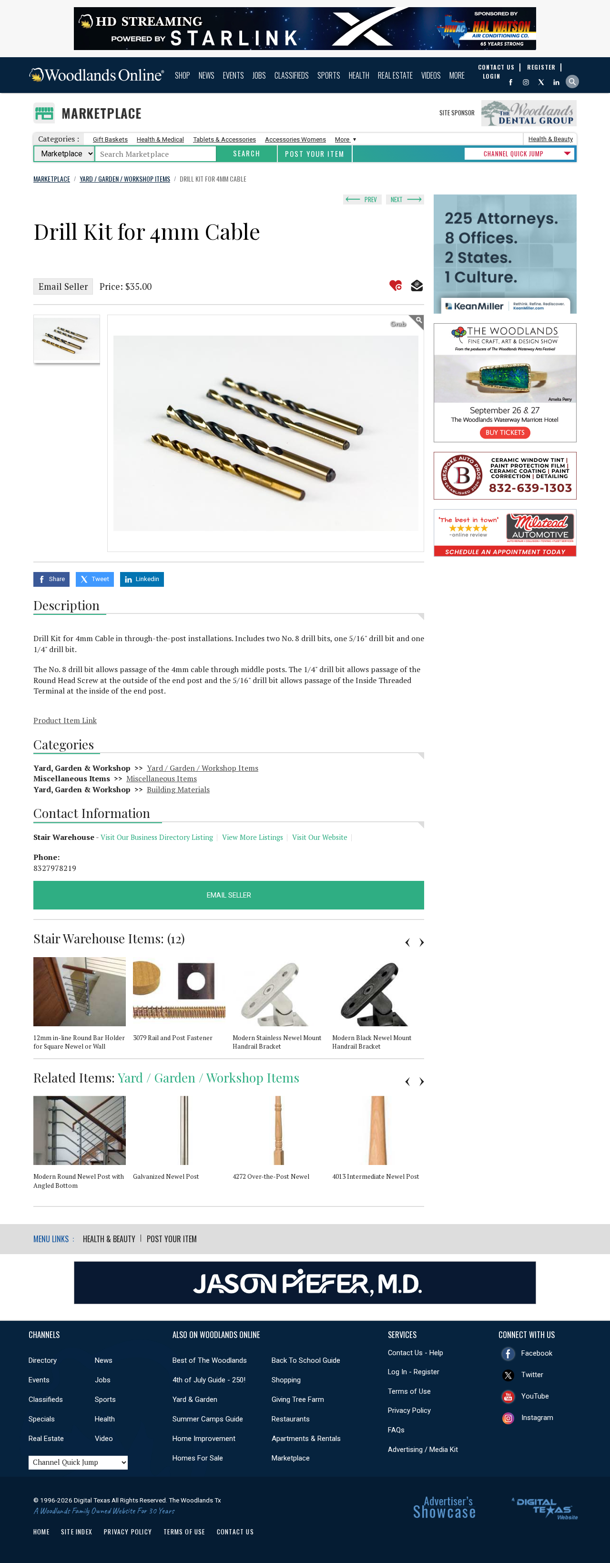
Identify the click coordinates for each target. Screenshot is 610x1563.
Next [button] (422, 942)
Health (359, 75)
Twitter (532, 1374)
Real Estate (395, 75)
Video (104, 1438)
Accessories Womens (295, 139)
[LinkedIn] (556, 82)
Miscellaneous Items (161, 778)
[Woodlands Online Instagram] (526, 82)
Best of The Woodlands (210, 1360)
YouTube (535, 1396)
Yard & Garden (195, 1399)
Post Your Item (315, 154)
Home (41, 1531)
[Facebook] (511, 82)
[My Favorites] (395, 285)
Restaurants (291, 1419)
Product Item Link (65, 720)
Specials (42, 1419)
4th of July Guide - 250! (209, 1380)
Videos (431, 75)
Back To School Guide (306, 1360)
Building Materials (178, 789)
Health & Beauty (551, 139)
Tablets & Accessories (224, 139)
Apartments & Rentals (306, 1438)
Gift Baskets (110, 139)
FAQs (396, 1430)
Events (233, 75)
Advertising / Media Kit (423, 1449)
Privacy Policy (409, 1410)
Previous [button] (407, 942)
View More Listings (252, 837)
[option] (66, 339)
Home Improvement (204, 1438)
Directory (43, 1360)
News (206, 75)
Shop (182, 75)
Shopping (286, 1380)
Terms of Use (409, 1391)
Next (397, 199)
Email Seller (63, 286)
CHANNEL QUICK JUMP (514, 153)
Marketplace (101, 113)
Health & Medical (160, 139)
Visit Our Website (319, 837)
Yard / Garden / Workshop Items (202, 768)
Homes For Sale (198, 1458)
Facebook (536, 1353)
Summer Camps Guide (208, 1419)
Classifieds (291, 75)
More (457, 75)
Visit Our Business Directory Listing (157, 837)
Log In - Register (413, 1372)
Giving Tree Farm (298, 1399)
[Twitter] (541, 82)
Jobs (259, 75)
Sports (328, 75)
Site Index (76, 1531)
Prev (371, 199)
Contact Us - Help (415, 1352)
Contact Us (235, 1531)
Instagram (537, 1417)
